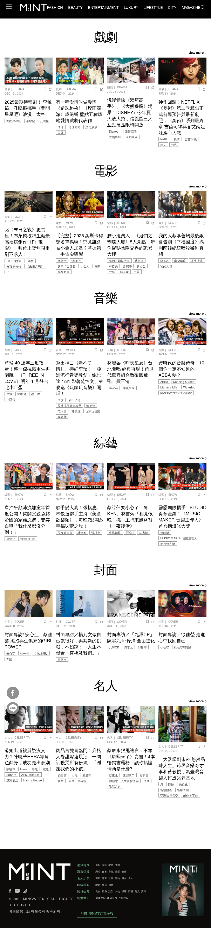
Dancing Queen (184, 382)
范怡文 (62, 411)
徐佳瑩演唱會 (183, 647)
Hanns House (32, 780)
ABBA (164, 382)
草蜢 (9, 394)
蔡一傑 (35, 394)
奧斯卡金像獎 (66, 266)
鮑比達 (90, 405)
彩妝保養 (83, 871)
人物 (117, 891)
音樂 (7, 349)
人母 (74, 775)
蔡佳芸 (24, 653)
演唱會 (21, 394)
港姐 (35, 769)
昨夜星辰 (129, 388)
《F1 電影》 (14, 261)
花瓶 (46, 769)
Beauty (75, 7)
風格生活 (83, 891)
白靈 (137, 272)
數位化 (183, 784)
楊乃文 (62, 660)
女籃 (9, 659)
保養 (104, 871)
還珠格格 (75, 127)
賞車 (143, 891)
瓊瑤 (61, 127)
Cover (19, 621)
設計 (111, 891)
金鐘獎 (164, 532)
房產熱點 (100, 898)
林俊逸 (76, 411)
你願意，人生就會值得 (124, 781)
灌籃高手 (131, 131)
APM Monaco (30, 775)
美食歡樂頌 (65, 532)
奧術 (177, 139)
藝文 (137, 891)
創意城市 (83, 897)
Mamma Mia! (169, 387)
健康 (124, 871)
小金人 (84, 266)
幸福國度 (180, 261)
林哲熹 (113, 266)
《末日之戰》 (35, 266)
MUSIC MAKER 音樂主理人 (178, 538)
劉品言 (62, 775)
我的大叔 (166, 266)
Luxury (131, 7)
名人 (7, 737)
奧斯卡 (62, 261)
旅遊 (104, 891)
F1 (8, 272)
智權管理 (183, 790)
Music (18, 349)
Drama (19, 89)
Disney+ (114, 131)
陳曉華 (10, 769)
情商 (147, 781)
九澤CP (114, 647)
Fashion (55, 7)
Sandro (11, 775)
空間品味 (124, 898)
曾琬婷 (127, 266)
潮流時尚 (83, 864)
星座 (124, 891)
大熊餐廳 (115, 137)
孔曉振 (44, 121)
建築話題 (112, 898)
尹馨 (112, 272)
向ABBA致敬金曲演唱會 (176, 393)
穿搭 (104, 865)
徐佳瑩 (164, 647)
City (172, 7)
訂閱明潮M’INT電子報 (97, 913)
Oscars (76, 261)
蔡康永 (113, 775)
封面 (7, 621)
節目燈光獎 (167, 544)
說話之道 (115, 786)
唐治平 (10, 539)
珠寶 (104, 884)
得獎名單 (64, 272)
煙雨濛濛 (91, 127)
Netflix (164, 139)
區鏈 (171, 784)
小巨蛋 (10, 399)
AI (161, 784)
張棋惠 (95, 532)
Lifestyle (153, 7)
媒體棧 (62, 417)
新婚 (61, 781)
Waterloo (189, 387)
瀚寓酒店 (12, 780)
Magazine (191, 7)
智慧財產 (166, 790)
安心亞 (141, 266)
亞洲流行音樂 (169, 795)
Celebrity (22, 737)
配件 (111, 865)
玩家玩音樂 (92, 411)
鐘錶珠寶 (83, 884)
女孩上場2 (41, 653)
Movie (18, 216)
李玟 (61, 400)
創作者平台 (190, 795)
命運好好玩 (27, 539)
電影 (7, 216)
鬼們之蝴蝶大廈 (119, 261)
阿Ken (130, 532)
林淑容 (113, 388)
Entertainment (103, 7)
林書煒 (143, 532)
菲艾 (163, 145)
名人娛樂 (83, 878)
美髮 (117, 871)
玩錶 (98, 884)
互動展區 (132, 137)
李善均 (164, 261)
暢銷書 (144, 775)
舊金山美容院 (77, 781)
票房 (31, 261)
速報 (98, 865)
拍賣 (111, 884)
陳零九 (128, 647)
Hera (23, 769)
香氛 (111, 871)
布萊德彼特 (13, 266)
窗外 (61, 133)
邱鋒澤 (142, 647)
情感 (130, 891)
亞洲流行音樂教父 (69, 405)
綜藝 (7, 494)
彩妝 (98, 871)
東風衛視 (115, 532)
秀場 (117, 865)
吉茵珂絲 (191, 139)
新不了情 (75, 400)
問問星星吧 (13, 121)
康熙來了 (129, 775)
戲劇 (7, 89)
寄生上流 (197, 261)
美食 (98, 891)
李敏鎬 (30, 121)
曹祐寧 (139, 261)
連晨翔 (86, 775)
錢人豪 (124, 272)
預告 (174, 145)
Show (18, 494)
